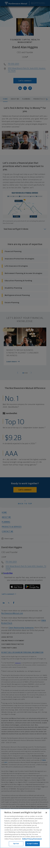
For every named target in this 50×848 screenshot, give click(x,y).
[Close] (46, 812)
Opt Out (16, 843)
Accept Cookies (32, 843)
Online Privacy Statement (32, 839)
